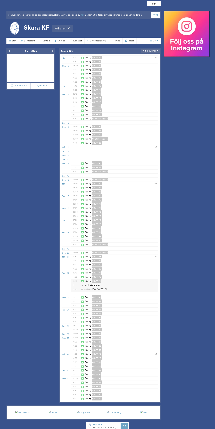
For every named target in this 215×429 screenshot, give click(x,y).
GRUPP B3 (96, 114)
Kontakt (46, 40)
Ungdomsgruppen (100, 118)
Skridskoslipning (97, 40)
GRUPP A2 (96, 57)
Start (13, 40)
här (82, 15)
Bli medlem (29, 40)
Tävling (116, 40)
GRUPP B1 (96, 82)
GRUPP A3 (96, 78)
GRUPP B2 (96, 110)
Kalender (77, 40)
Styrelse (61, 40)
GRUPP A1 (96, 61)
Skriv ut (43, 85)
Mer (154, 40)
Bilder (131, 40)
